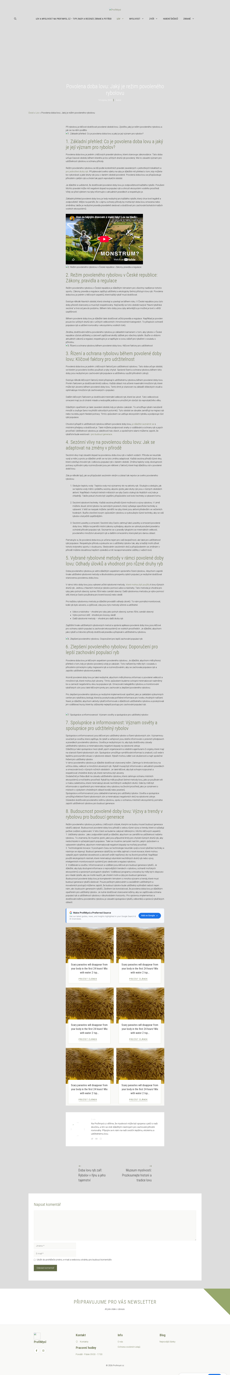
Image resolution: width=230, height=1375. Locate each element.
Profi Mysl (127, 100)
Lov (118, 18)
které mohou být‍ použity (138, 584)
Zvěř (151, 18)
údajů (137, 1347)
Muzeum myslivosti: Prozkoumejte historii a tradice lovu (137, 1175)
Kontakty (84, 1341)
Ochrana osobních (126, 1347)
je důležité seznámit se (143, 424)
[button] (15, 18)
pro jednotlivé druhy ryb (77, 171)
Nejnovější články (167, 1341)
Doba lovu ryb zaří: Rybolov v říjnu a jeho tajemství (92, 1175)
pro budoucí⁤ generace (101, 434)
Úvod (30, 112)
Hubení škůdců (170, 18)
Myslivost (134, 18)
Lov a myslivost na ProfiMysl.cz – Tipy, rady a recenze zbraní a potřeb (73, 18)
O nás (120, 1341)
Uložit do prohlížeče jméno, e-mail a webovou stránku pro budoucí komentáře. (74, 1259)
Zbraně (187, 18)
